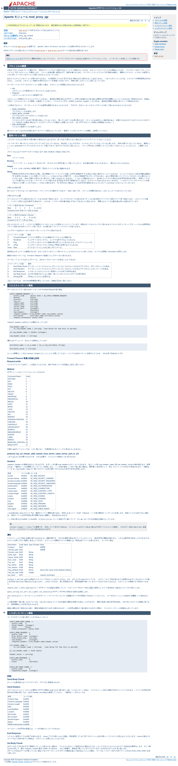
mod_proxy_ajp (54, 51)
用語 (153, 4)
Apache (6, 11)
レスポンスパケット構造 (163, 28)
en (141, 21)
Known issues (160, 47)
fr (146, 21)
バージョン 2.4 (45, 11)
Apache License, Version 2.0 (22, 762)
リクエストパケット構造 (163, 25)
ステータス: (8, 33)
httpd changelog (160, 44)
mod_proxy (23, 30)
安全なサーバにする (14, 59)
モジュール (130, 4)
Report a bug (171, 4)
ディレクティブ (140, 4)
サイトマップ (161, 4)
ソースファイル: (10, 38)
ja (149, 21)
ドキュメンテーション (30, 11)
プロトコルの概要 (161, 20)
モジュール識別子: (11, 36)
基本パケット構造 (161, 23)
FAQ (149, 4)
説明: (6, 30)
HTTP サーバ (15, 11)
